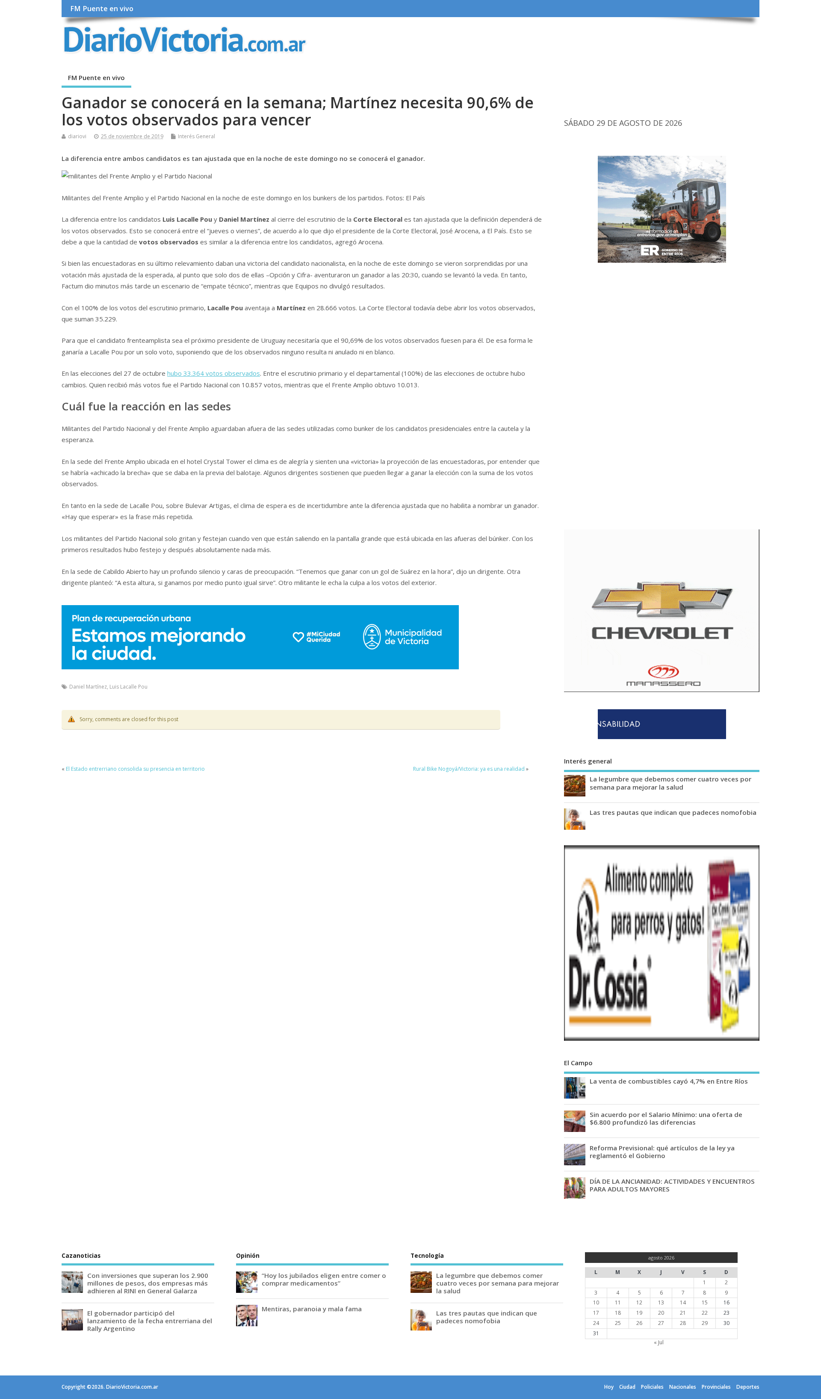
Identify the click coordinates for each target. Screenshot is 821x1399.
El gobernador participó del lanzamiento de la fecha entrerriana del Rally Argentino (149, 1321)
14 (683, 1302)
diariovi (77, 136)
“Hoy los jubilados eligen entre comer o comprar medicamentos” (324, 1279)
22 (705, 1312)
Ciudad (627, 1386)
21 (683, 1312)
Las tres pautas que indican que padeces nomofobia (673, 812)
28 (683, 1323)
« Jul (659, 1342)
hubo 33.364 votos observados (213, 373)
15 (705, 1302)
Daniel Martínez (88, 686)
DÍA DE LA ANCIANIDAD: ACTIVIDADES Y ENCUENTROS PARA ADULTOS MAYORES (672, 1185)
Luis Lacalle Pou (128, 686)
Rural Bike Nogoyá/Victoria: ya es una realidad (469, 768)
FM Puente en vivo (101, 8)
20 (661, 1312)
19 (639, 1312)
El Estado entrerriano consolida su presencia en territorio (135, 768)
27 (661, 1323)
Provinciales (716, 1386)
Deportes (747, 1386)
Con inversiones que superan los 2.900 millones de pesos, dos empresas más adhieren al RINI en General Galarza (147, 1283)
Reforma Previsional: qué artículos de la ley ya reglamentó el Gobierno (662, 1152)
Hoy (609, 1386)
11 (618, 1302)
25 (618, 1323)
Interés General (196, 136)
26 (639, 1323)
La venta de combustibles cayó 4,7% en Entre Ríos (669, 1081)
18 (618, 1312)
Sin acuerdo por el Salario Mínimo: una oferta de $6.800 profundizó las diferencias (666, 1118)
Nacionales (682, 1386)
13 (661, 1302)
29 (705, 1323)
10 (596, 1302)
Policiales (652, 1386)
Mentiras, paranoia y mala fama (312, 1308)
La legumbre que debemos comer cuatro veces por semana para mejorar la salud (670, 783)
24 (596, 1323)
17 (596, 1312)
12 (639, 1302)
